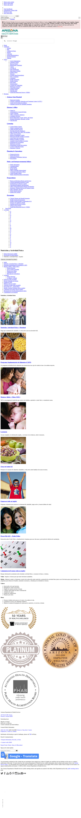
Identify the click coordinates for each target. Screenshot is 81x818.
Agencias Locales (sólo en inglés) (12, 285)
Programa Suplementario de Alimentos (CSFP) (15, 265)
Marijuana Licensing (15, 86)
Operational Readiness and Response (19, 185)
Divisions (6, 94)
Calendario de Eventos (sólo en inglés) (13, 289)
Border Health (13, 169)
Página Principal (11, 268)
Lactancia (6, 275)
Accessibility (7, 802)
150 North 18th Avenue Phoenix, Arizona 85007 (7, 715)
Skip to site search (8, 4)
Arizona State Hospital (14, 97)
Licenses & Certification (16, 85)
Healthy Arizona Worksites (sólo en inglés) (14, 288)
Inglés (5, 262)
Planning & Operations (14, 151)
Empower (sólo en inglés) (10, 279)
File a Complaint (14, 76)
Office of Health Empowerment (18, 170)
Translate (12, 19)
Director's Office (12, 107)
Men (8, 49)
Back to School (14, 64)
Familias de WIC (8, 282)
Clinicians (9, 54)
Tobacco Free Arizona (15, 205)
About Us (12, 110)
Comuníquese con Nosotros (11, 292)
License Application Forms (17, 146)
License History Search (16, 126)
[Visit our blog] (10, 774)
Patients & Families (15, 100)
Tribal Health (13, 167)
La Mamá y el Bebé (12, 278)
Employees (3, 731)
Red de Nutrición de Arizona (11, 281)
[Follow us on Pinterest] (13, 774)
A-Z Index (6, 210)
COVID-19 (13, 68)
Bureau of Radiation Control (17, 135)
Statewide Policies (8, 799)
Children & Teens (11, 51)
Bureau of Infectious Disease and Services (20, 181)
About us (19, 730)
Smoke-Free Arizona (15, 192)
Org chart (24, 730)
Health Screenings (14, 79)
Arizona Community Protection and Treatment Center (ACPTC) (26, 101)
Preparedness (11, 178)
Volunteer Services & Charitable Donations (21, 104)
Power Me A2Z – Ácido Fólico (11, 286)
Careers (30, 730)
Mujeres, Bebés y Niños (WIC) (11, 266)
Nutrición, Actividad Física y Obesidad (13, 263)
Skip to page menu (8, 3)
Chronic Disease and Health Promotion (20, 198)
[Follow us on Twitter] (2, 774)
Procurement (13, 158)
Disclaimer (6, 804)
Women (9, 48)
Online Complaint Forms (16, 128)
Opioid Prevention (14, 88)
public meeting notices (73, 768)
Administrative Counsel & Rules (18, 112)
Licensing (10, 123)
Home (5, 45)
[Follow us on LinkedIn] (19, 774)
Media (14, 731)
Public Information (14, 164)
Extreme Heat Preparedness (17, 75)
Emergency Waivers (15, 148)
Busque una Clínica (12, 271)
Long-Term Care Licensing (17, 138)
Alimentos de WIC (11, 272)
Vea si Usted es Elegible (13, 269)
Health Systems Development (17, 200)
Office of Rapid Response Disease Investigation (22, 186)
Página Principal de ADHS (10, 253)
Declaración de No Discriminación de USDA (15, 291)
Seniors (9, 52)
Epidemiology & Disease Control (18, 183)
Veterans (9, 58)
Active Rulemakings (15, 61)
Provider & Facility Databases (17, 131)
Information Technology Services (18, 157)
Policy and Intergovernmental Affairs (19, 161)
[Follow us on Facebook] (4, 774)
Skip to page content (9, 2)
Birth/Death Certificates (16, 65)
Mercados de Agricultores (13, 273)
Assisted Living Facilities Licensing (19, 141)
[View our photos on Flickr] (24, 774)
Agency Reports (14, 113)
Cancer (12, 66)
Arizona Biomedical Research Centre (19, 182)
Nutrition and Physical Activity (18, 204)
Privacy (6, 801)
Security (6, 805)
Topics (5, 59)
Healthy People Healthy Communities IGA (21, 201)
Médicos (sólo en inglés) (10, 283)
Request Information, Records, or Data (19, 119)
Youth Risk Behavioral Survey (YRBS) (20, 92)
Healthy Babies (14, 81)
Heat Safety (13, 82)
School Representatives (13, 55)
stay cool (60, 26)
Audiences (6, 46)
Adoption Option (14, 62)
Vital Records (13, 91)
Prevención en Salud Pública (11, 255)
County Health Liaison (16, 173)
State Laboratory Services (16, 189)
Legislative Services (15, 116)
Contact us (9, 731)
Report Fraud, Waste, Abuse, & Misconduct (11, 745)
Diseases (12, 74)
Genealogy (13, 78)
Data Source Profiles (15, 71)
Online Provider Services (16, 129)
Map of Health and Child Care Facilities (20, 132)
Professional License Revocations (18, 145)
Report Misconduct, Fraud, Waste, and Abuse (21, 117)
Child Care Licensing (15, 133)
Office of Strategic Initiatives (17, 114)
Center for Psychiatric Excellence (18, 103)
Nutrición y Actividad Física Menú (9, 259)
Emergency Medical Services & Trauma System (22, 188)
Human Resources (14, 155)
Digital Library (14, 72)
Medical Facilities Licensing (17, 139)
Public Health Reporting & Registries (19, 174)
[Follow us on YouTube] (7, 774)
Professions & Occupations (17, 142)
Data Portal (8, 208)
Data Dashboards (14, 69)
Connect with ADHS (6, 742)
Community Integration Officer (18, 171)
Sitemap (6, 806)
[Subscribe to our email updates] (22, 774)
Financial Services (14, 154)
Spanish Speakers (11, 56)
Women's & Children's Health (17, 202)
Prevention (10, 195)
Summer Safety (14, 89)
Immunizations (13, 84)
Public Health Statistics (16, 191)
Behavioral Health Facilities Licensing (19, 136)
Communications (14, 166)
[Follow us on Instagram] (16, 774)
